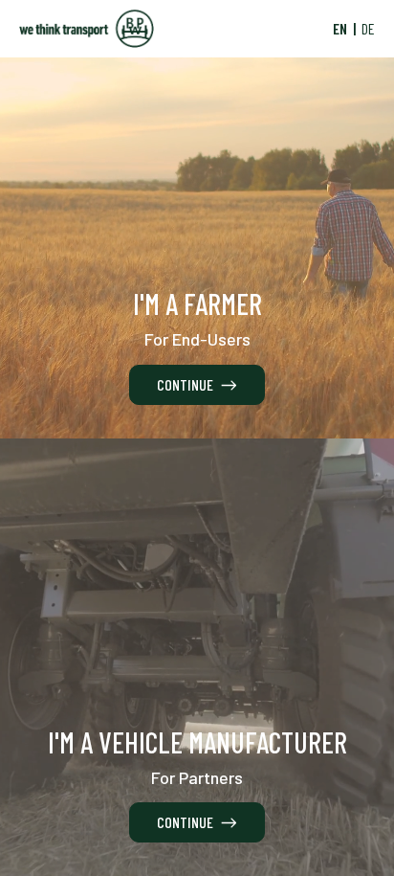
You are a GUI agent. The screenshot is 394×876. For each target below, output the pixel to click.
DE (368, 28)
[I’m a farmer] (197, 219)
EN (340, 28)
